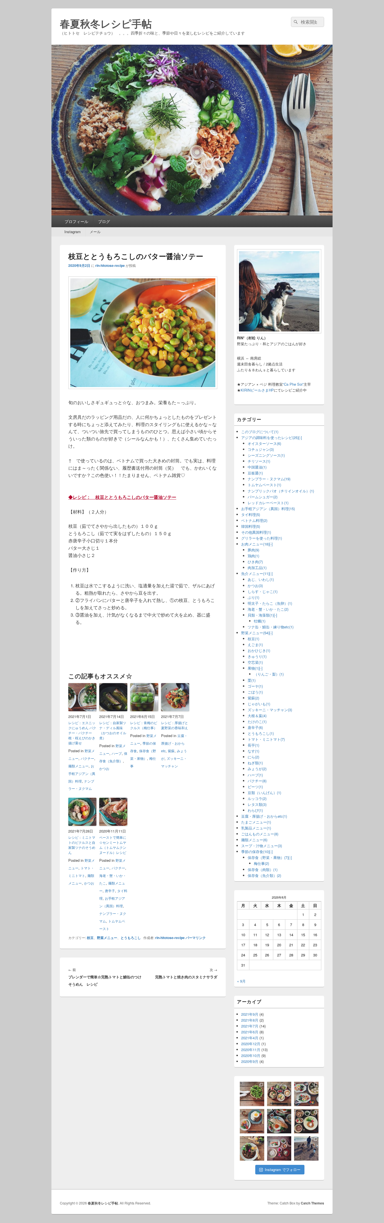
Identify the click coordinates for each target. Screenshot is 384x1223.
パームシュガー (262, 496)
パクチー (87, 758)
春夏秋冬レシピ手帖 (106, 23)
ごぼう (255, 692)
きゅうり (257, 656)
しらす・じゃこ (262, 591)
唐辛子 (110, 890)
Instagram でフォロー (283, 1169)
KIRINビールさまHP (257, 390)
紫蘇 (171, 750)
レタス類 (257, 804)
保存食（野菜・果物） (268, 857)
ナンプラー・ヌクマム (269, 478)
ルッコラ (257, 798)
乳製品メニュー (256, 828)
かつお (104, 768)
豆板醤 (255, 473)
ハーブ (117, 753)
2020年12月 (250, 1043)
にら (253, 757)
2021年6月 (249, 1032)
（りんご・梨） (269, 674)
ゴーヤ (255, 686)
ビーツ (255, 786)
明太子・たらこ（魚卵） (270, 603)
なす (253, 751)
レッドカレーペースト (268, 502)
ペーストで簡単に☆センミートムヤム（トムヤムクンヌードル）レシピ (112, 845)
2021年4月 (249, 1037)
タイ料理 (250, 514)
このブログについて (259, 431)
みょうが (257, 768)
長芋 (253, 745)
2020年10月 (250, 1055)
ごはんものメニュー (259, 833)
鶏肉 (253, 555)
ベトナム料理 (254, 520)
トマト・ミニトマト (266, 739)
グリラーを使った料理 (261, 538)
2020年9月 (249, 1061)
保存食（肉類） (262, 869)
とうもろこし (131, 937)
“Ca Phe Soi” (293, 384)
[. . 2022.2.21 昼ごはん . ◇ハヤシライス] (252, 1148)
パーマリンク (196, 937)
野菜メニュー (107, 937)
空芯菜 (255, 662)
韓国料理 (250, 526)
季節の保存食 (255, 851)
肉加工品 (257, 567)
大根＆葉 (257, 715)
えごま (255, 644)
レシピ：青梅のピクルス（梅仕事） (143, 725)
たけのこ (257, 721)
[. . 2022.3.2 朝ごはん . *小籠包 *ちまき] (306, 1094)
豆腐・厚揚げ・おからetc (174, 743)
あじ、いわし (261, 579)
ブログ (104, 221)
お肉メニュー (255, 544)
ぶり (253, 597)
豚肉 (253, 550)
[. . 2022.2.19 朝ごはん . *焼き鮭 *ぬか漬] (279, 1148)
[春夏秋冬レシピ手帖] (192, 213)
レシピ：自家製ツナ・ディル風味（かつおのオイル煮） (112, 730)
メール (95, 231)
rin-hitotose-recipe (110, 265)
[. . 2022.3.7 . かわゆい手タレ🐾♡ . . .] (252, 1094)
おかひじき (259, 650)
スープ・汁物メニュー (261, 845)
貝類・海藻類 (261, 615)
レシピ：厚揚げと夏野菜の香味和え (174, 725)
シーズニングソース (266, 455)
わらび (255, 810)
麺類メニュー (78, 765)
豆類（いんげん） (264, 792)
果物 (253, 668)
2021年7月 (249, 1026)
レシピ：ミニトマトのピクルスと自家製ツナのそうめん (81, 845)
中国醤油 (257, 467)
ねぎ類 (255, 762)
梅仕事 (261, 863)
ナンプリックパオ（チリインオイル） (281, 491)
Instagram (72, 231)
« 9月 (241, 981)
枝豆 (90, 937)
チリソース (259, 461)
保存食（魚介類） (264, 875)
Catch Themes (312, 1203)
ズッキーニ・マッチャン (270, 709)
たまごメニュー (256, 822)
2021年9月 (249, 1014)
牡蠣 (259, 621)
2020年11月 (250, 1049)
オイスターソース (264, 443)
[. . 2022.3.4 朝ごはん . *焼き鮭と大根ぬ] (279, 1094)
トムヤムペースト (264, 484)
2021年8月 (249, 1020)
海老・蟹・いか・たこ (268, 609)
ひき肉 (255, 561)
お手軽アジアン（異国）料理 (81, 773)
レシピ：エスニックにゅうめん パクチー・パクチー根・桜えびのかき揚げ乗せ (82, 732)
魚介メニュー (255, 573)
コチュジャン (261, 449)
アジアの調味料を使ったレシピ (270, 437)
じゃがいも (259, 703)
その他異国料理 (256, 532)
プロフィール (76, 221)
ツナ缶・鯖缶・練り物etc (270, 626)
